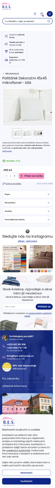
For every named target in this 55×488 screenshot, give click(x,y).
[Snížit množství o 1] (6, 176)
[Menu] (50, 14)
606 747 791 (20, 347)
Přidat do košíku (33, 175)
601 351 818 (19, 344)
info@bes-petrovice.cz (20, 356)
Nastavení (26, 472)
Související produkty (15, 219)
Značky (8, 211)
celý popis (7, 151)
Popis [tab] (7, 194)
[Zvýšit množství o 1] (14, 176)
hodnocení (20, 368)
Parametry (10, 202)
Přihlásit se (44, 306)
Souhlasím (26, 481)
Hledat (49, 21)
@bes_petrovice (27, 241)
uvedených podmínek (18, 450)
